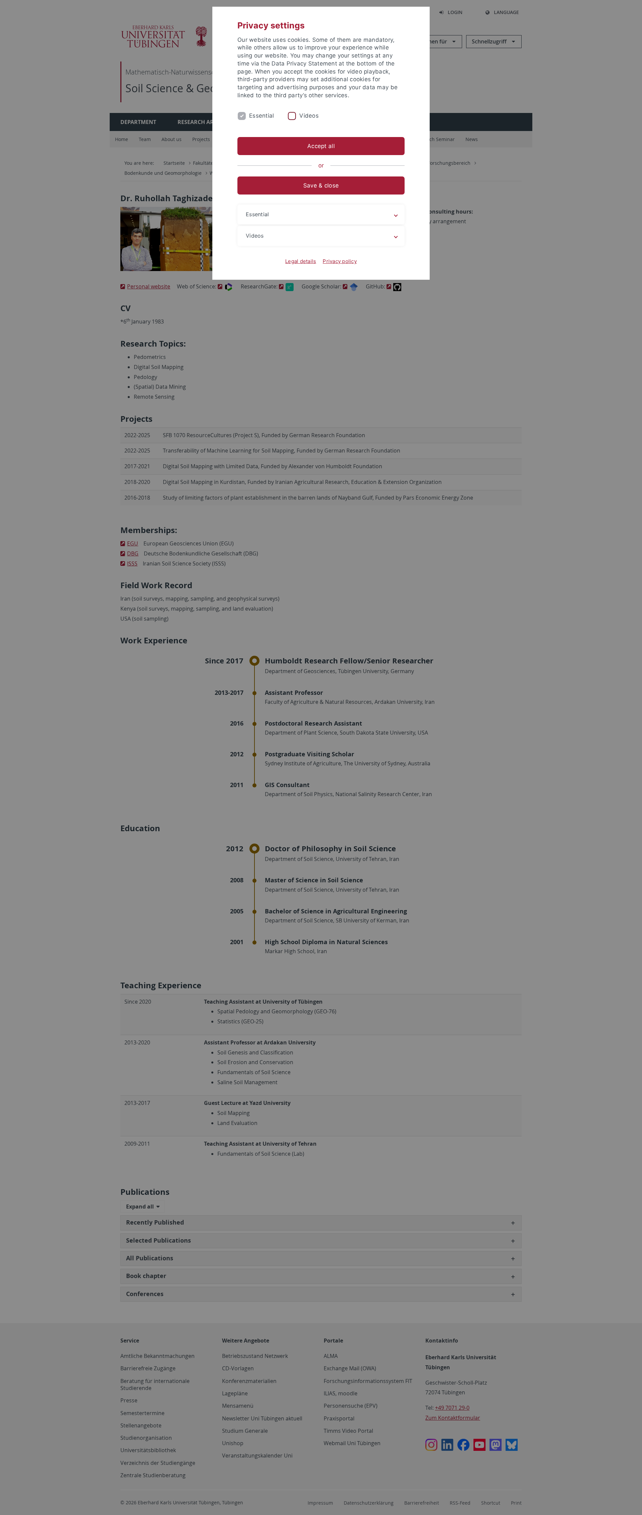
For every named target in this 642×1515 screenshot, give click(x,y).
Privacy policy (340, 261)
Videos (309, 115)
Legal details (300, 261)
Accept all (321, 146)
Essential (261, 115)
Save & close (321, 185)
